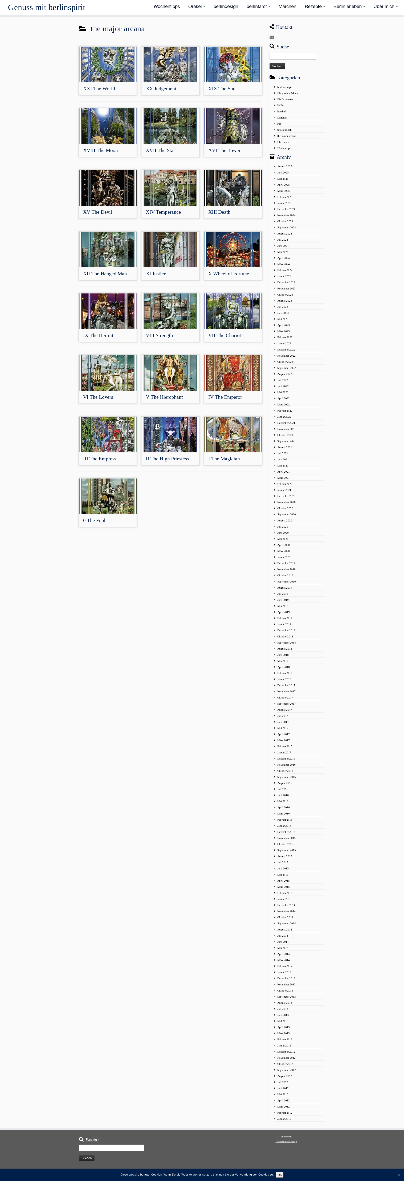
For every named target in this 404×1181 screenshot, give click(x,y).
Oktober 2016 (285, 770)
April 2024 (283, 258)
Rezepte (314, 6)
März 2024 (283, 264)
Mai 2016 (282, 801)
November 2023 (286, 288)
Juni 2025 (283, 172)
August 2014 (284, 929)
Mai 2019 (282, 606)
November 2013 (286, 984)
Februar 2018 (284, 673)
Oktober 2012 (285, 1063)
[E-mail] (273, 37)
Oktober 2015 (285, 844)
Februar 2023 (284, 337)
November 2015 (286, 838)
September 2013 (286, 996)
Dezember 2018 (286, 630)
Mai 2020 (282, 538)
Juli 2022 (282, 380)
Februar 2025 (284, 197)
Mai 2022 (282, 392)
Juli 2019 (282, 593)
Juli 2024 (282, 239)
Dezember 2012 (286, 1051)
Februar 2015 (284, 892)
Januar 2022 (284, 416)
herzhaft (282, 111)
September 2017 (286, 703)
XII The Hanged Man (105, 273)
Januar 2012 (284, 1118)
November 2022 (286, 355)
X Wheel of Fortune (228, 273)
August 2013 (284, 1002)
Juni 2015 (283, 868)
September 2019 (286, 581)
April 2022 (283, 398)
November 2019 (286, 569)
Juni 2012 (283, 1088)
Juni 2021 (283, 459)
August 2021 (284, 447)
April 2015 (283, 880)
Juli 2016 (282, 789)
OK (280, 1175)
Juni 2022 (283, 386)
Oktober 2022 (285, 361)
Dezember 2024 (286, 209)
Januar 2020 (284, 557)
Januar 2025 (284, 203)
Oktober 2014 (285, 917)
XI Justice (156, 273)
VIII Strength (159, 335)
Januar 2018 (284, 679)
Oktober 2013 (285, 990)
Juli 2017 (282, 715)
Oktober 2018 (285, 636)
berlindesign (226, 6)
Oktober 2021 (285, 435)
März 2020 (283, 551)
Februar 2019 (284, 618)
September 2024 (286, 227)
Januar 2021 (284, 490)
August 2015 (284, 856)
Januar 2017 (284, 752)
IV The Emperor (225, 397)
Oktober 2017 (285, 697)
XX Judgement (161, 88)
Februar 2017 (284, 746)
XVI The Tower (224, 150)
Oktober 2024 (285, 221)
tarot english (284, 129)
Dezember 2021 (286, 422)
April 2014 (283, 954)
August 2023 (284, 300)
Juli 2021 (282, 453)
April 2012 (283, 1100)
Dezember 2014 (286, 905)
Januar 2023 (284, 343)
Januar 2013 (284, 1045)
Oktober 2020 (285, 508)
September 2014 (286, 923)
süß (279, 123)
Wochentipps (167, 6)
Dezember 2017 (286, 685)
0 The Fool (94, 520)
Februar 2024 (284, 270)
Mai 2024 (282, 251)
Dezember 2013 (286, 978)
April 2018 (283, 667)
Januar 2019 (284, 624)
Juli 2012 (282, 1082)
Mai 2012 (282, 1094)
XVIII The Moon (100, 150)
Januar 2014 (284, 972)
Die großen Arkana (288, 93)
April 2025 (283, 184)
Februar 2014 (284, 966)
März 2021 (283, 477)
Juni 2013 (283, 1015)
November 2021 (286, 429)
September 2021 (286, 441)
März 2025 (283, 190)
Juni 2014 (283, 941)
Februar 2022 (284, 410)
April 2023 (283, 325)
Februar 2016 (284, 819)
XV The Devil (97, 212)
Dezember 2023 (286, 282)
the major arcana (286, 135)
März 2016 (283, 813)
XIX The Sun (221, 88)
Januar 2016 (284, 825)
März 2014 (283, 960)
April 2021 (283, 471)
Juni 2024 (283, 245)
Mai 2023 (282, 319)
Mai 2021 (282, 465)
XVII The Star (160, 150)
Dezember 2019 (286, 563)
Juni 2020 (283, 532)
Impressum (286, 1136)
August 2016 (284, 783)
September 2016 (286, 776)
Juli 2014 (282, 935)
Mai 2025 (282, 178)
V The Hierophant (164, 397)
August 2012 (284, 1076)
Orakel (195, 6)
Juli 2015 (282, 862)
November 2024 (286, 215)
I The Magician (224, 458)
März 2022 (283, 404)
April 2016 (283, 807)
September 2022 (286, 367)
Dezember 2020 (286, 496)
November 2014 (286, 911)
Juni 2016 (283, 795)
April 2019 (283, 612)
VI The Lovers (98, 397)
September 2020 (286, 514)
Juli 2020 (282, 526)
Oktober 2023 (285, 294)
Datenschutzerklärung (286, 1141)
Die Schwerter (285, 99)
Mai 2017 (282, 728)
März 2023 (283, 331)
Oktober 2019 (285, 575)
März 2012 (283, 1106)
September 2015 (286, 850)
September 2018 (286, 642)
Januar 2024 (284, 276)
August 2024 (284, 233)
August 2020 (284, 520)
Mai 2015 (282, 874)
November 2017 (286, 691)
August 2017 (284, 709)
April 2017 (283, 734)
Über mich (384, 6)
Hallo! (280, 105)
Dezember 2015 (286, 831)
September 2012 (286, 1070)
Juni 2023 (283, 313)
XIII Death (219, 212)
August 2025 (284, 166)
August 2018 (284, 648)
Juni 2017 (283, 722)
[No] (399, 1175)
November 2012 (286, 1057)
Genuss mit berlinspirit (46, 7)
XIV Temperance (163, 212)
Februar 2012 (284, 1112)
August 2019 (284, 587)
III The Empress (99, 458)
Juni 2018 (283, 654)
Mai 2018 (282, 660)
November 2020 (286, 502)
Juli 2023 (282, 306)
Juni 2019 (283, 599)
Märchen (287, 6)
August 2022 (284, 374)
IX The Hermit (98, 335)
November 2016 (286, 764)
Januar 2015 (284, 899)
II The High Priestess (167, 458)
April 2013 (283, 1027)
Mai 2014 (282, 947)
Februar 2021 (284, 483)
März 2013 (283, 1033)
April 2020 (283, 545)
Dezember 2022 (286, 349)
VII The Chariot (224, 335)
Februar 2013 (284, 1039)
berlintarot (257, 6)
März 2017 (283, 740)
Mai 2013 (282, 1021)
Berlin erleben (348, 6)
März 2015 (283, 886)
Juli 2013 (282, 1008)
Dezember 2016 (286, 758)
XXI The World (99, 88)
